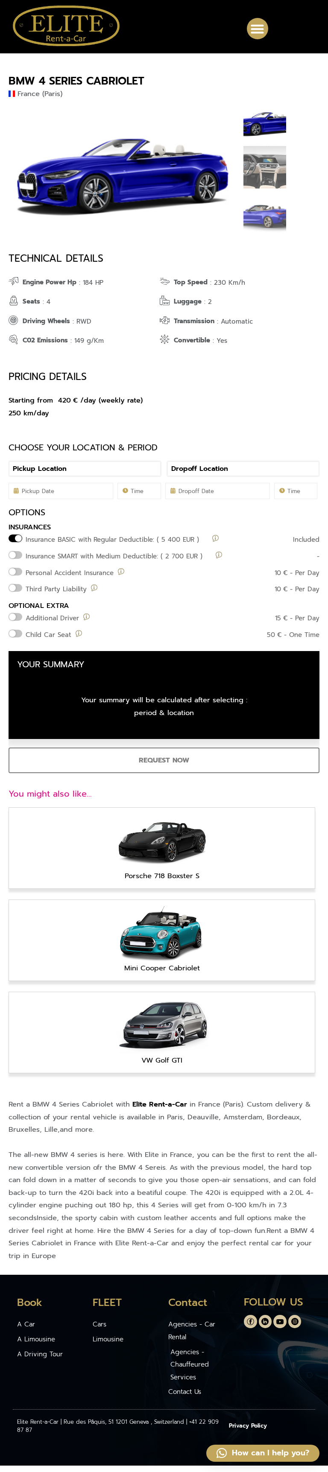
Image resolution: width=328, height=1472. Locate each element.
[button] (257, 28)
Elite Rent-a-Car (159, 1104)
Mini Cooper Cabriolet (162, 968)
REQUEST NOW (164, 760)
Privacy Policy (248, 1426)
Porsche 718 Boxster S (162, 875)
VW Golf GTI (161, 1060)
